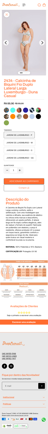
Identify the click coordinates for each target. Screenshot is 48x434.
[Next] (42, 42)
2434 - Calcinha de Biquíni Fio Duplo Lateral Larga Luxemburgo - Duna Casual (21, 88)
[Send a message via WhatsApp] (44, 420)
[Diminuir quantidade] (7, 170)
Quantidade (9, 165)
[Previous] (6, 42)
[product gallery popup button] (24, 42)
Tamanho (8, 130)
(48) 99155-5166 (9, 353)
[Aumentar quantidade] (19, 170)
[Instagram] (11, 366)
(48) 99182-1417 (9, 358)
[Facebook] (4, 366)
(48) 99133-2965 (9, 356)
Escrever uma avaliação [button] (24, 322)
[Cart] (44, 5)
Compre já (24, 188)
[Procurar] (39, 5)
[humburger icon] (24, 5)
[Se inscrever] (41, 386)
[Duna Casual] (11, 5)
